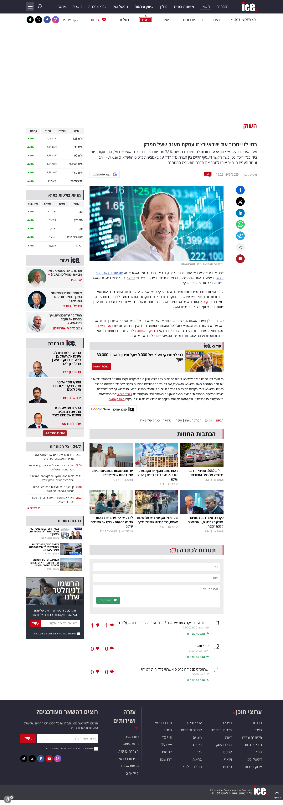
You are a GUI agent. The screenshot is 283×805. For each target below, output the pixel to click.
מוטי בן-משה (117, 399)
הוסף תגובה (106, 600)
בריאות (197, 759)
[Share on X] (240, 201)
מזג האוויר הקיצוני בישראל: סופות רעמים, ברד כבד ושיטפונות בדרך (157, 520)
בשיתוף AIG (127, 531)
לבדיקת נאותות (147, 331)
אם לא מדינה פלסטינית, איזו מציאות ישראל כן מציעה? (65, 272)
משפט (77, 6)
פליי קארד (146, 420)
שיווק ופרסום (144, 6)
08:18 (79, 487)
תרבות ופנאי (163, 722)
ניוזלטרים (122, 19)
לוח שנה (166, 759)
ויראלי (62, 6)
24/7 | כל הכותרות (65, 446)
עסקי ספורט (194, 722)
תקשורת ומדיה (184, 6)
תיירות (167, 730)
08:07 (79, 454)
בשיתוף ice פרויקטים (50, 537)
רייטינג (166, 19)
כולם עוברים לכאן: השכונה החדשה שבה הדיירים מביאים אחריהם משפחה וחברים (44, 562)
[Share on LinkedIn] (240, 213)
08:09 (79, 465)
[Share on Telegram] (240, 235)
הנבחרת (222, 6)
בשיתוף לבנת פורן (51, 553)
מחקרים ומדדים (192, 19)
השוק (206, 6)
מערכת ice (250, 174)
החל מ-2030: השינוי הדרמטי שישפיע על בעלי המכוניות (206, 473)
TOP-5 (167, 737)
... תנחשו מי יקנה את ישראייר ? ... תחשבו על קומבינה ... (164, 622)
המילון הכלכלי (192, 766)
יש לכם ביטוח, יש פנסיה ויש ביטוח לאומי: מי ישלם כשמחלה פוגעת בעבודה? (44, 547)
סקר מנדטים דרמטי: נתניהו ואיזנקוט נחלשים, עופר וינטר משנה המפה (206, 522)
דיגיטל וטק (120, 6)
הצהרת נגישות (128, 751)
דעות (216, 19)
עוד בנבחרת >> (55, 433)
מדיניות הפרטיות (127, 758)
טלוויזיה (227, 766)
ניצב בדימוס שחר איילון (67, 328)
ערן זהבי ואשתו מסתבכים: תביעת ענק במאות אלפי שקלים (112, 473)
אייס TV (166, 744)
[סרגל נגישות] (8, 800)
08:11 (79, 476)
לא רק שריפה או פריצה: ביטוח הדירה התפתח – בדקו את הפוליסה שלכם (111, 522)
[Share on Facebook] (240, 190)
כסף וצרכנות (97, 6)
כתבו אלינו (132, 736)
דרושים (167, 752)
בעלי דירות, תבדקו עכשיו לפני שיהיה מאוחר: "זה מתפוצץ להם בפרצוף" (44, 531)
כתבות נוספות (69, 520)
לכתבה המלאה (101, 366)
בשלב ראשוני (105, 326)
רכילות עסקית (222, 744)
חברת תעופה (193, 420)
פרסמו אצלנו (130, 766)
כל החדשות (34, 508)
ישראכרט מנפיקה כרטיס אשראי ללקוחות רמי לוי (175, 669)
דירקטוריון (206, 302)
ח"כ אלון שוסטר (72, 306)
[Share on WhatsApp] (240, 224)
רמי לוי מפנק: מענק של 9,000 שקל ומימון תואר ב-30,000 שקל (140, 357)
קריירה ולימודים (191, 730)
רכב (199, 752)
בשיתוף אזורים (53, 568)
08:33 (79, 497)
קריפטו (227, 752)
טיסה (179, 420)
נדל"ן (163, 6)
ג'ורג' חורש (125, 394)
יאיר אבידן (76, 280)
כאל (157, 420)
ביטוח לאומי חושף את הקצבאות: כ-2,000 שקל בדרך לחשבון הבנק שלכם (157, 475)
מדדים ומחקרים (221, 730)
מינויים (197, 737)
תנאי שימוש (131, 744)
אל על (208, 420)
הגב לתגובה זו (196, 633)
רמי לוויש (203, 646)
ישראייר (167, 420)
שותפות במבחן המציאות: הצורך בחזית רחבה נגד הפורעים (66, 297)
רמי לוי (131, 278)
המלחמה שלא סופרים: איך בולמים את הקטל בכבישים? (65, 319)
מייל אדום (93, 19)
